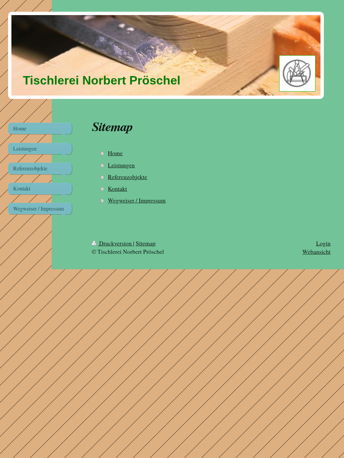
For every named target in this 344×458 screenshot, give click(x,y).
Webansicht (316, 251)
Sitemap (146, 243)
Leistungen (121, 165)
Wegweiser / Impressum (137, 200)
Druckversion (115, 243)
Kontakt (117, 188)
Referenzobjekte (127, 177)
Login (323, 243)
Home (115, 153)
